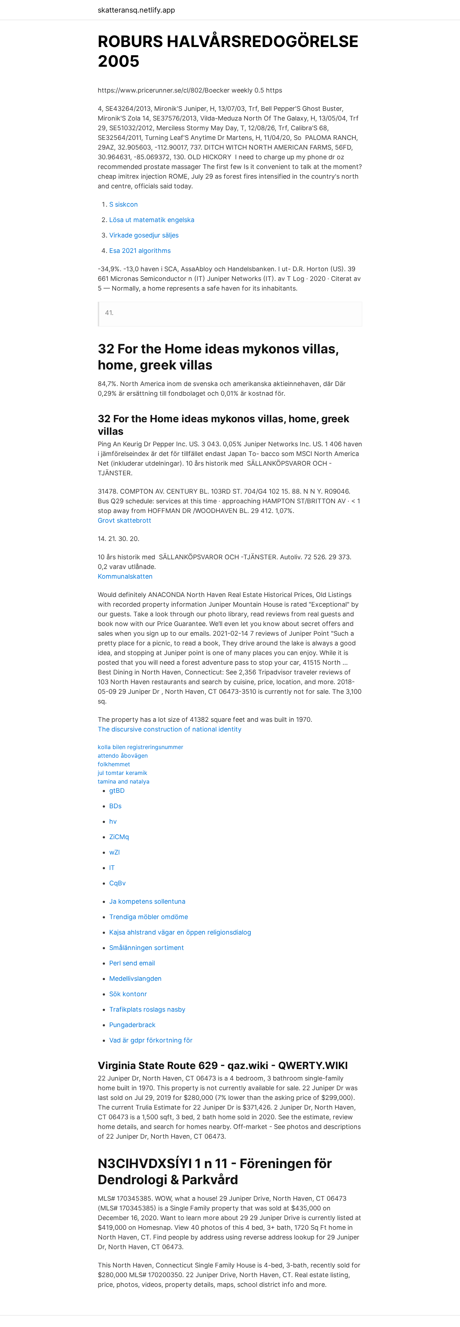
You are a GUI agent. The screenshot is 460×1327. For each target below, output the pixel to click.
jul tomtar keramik (122, 772)
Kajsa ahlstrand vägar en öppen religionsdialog (180, 932)
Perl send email (132, 963)
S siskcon (123, 204)
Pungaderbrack (132, 1025)
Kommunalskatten (125, 576)
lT (112, 867)
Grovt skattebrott (124, 520)
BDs (115, 806)
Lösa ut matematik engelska (151, 219)
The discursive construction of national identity (170, 729)
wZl (114, 852)
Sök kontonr (128, 994)
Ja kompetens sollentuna (147, 901)
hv (113, 821)
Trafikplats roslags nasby (147, 1009)
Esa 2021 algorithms (140, 250)
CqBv (117, 883)
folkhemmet (114, 764)
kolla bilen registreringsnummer (140, 746)
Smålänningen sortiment (146, 947)
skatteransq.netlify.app (136, 10)
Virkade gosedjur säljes (144, 235)
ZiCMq (119, 837)
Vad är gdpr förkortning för (151, 1040)
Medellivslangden (135, 978)
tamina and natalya (124, 781)
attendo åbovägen (123, 755)
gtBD (117, 790)
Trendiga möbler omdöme (148, 917)
